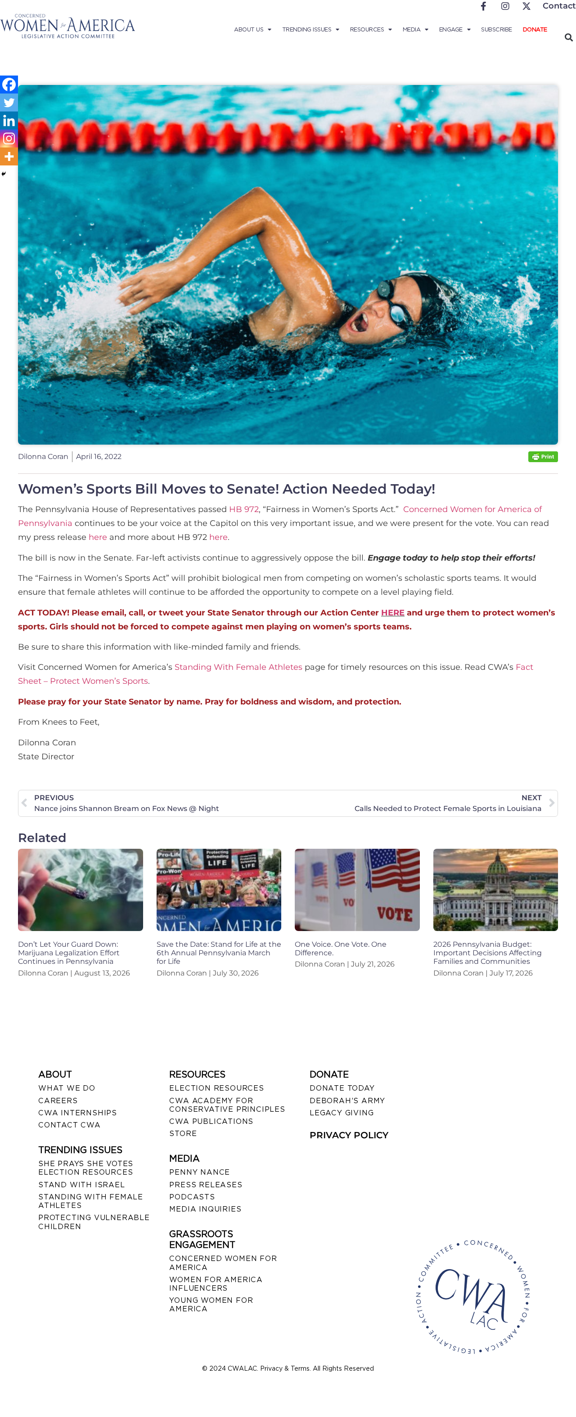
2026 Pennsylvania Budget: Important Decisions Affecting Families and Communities (487, 953)
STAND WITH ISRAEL (81, 1185)
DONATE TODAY (342, 1088)
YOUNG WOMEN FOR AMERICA (211, 1304)
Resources (367, 29)
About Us (248, 29)
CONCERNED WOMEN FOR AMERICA (223, 1262)
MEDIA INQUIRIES (205, 1209)
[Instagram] (9, 138)
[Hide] (3, 174)
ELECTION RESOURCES (216, 1088)
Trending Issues (307, 29)
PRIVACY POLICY (349, 1135)
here (98, 537)
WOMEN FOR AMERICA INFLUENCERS (216, 1283)
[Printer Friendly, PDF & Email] (543, 459)
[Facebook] (9, 85)
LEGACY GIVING (342, 1113)
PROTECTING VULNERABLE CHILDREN (94, 1221)
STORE (183, 1133)
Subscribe (496, 29)
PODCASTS (192, 1197)
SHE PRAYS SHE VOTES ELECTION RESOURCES (85, 1167)
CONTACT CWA (69, 1125)
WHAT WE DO (66, 1088)
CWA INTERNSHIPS (77, 1113)
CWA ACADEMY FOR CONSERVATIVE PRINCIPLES (227, 1105)
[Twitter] (9, 102)
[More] (9, 156)
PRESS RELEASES (205, 1185)
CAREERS (58, 1100)
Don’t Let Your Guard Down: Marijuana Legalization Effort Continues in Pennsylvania (69, 953)
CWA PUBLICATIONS (211, 1121)
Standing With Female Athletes (238, 667)
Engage (451, 29)
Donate (535, 29)
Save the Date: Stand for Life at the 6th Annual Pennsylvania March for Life (219, 953)
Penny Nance (199, 1172)
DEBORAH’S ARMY (347, 1100)
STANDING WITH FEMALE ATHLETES (90, 1201)
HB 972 (244, 509)
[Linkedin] (9, 120)
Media (412, 29)
